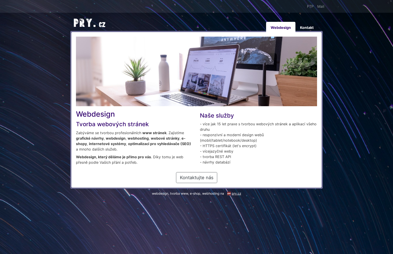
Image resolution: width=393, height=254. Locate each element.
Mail (320, 6)
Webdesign (281, 27)
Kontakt (307, 27)
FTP (310, 6)
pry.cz (236, 193)
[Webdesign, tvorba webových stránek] (90, 22)
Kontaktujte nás (196, 177)
